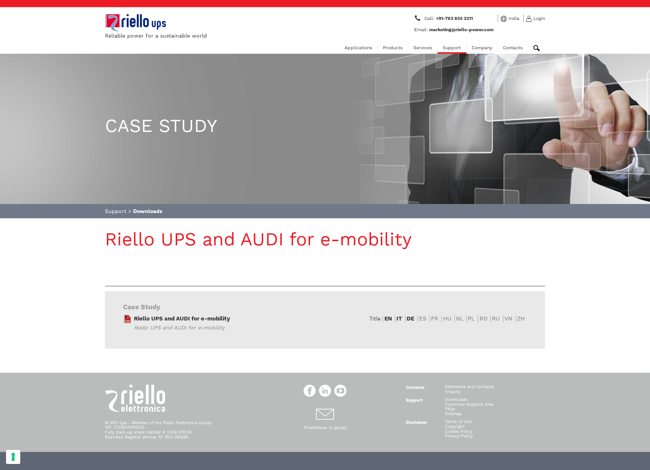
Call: (449, 18)
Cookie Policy (458, 431)
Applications (358, 47)
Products (392, 47)
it (399, 319)
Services (422, 47)
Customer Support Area (469, 404)
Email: (454, 29)
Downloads (456, 399)
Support (452, 47)
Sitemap (453, 413)
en (388, 319)
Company (482, 47)
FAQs (450, 409)
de (410, 319)
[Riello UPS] (135, 23)
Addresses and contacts (469, 386)
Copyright (455, 426)
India (514, 18)
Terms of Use (458, 421)
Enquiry (452, 391)
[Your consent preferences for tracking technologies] (13, 457)
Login (539, 18)
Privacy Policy (459, 436)
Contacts (512, 47)
